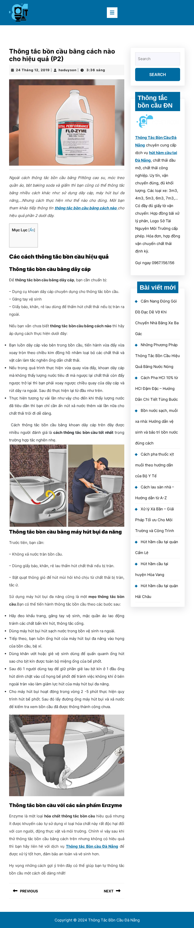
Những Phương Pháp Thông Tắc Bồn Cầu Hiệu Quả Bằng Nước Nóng (157, 355)
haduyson (68, 70)
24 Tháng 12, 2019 (33, 70)
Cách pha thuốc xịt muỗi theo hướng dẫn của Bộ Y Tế (154, 465)
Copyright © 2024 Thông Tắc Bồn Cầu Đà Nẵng (97, 920)
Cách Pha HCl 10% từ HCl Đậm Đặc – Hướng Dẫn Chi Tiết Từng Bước (156, 388)
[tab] (112, 12)
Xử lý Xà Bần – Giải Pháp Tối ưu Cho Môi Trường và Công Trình (154, 520)
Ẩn (32, 230)
